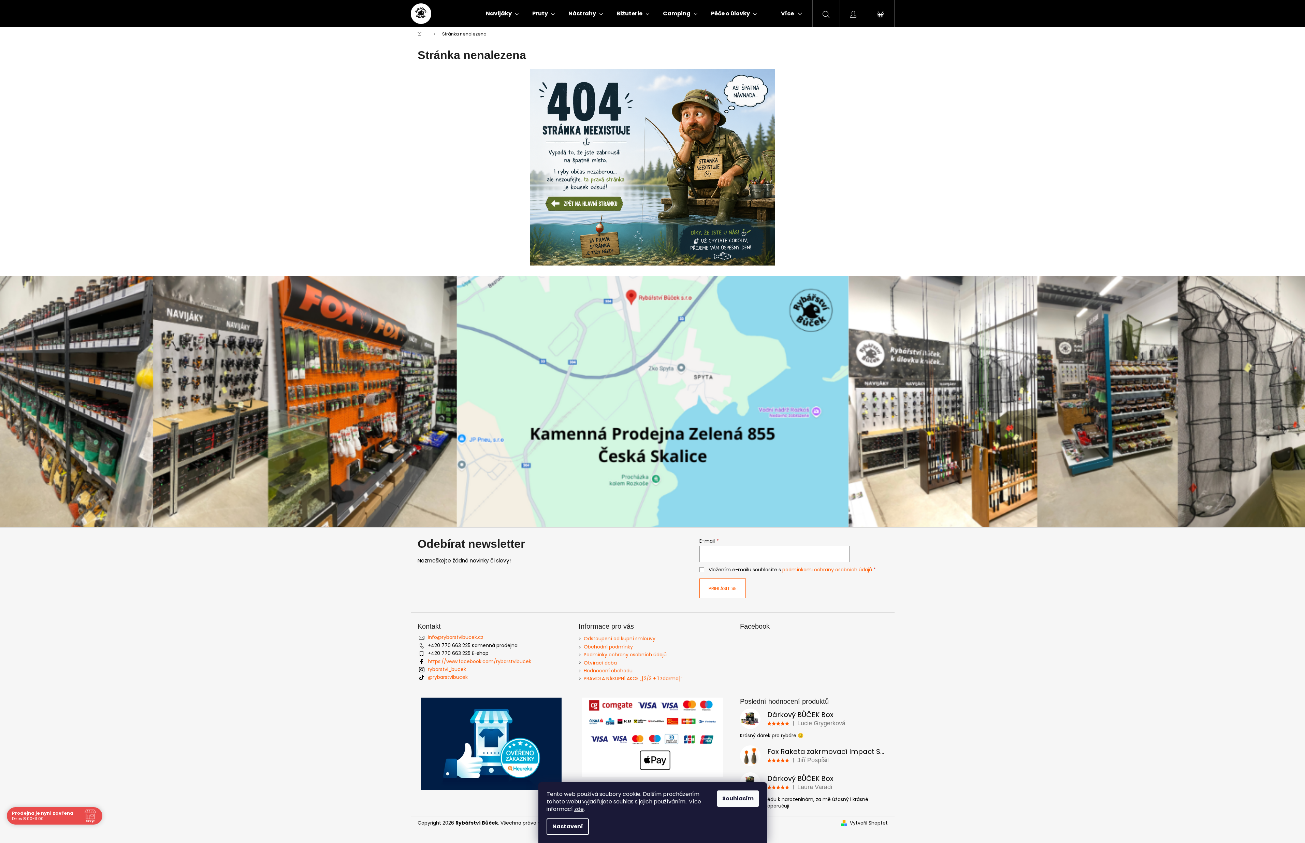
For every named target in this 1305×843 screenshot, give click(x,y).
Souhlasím (738, 798)
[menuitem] (502, 13)
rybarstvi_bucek (447, 669)
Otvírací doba (600, 662)
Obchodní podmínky (608, 646)
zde (579, 809)
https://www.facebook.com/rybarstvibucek (479, 661)
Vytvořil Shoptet (869, 823)
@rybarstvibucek (448, 677)
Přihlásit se (723, 588)
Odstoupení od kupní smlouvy (619, 638)
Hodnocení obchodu (608, 670)
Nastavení (567, 826)
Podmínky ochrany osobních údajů (625, 654)
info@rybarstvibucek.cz (455, 637)
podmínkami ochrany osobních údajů (827, 569)
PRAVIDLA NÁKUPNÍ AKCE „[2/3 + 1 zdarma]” (633, 678)
